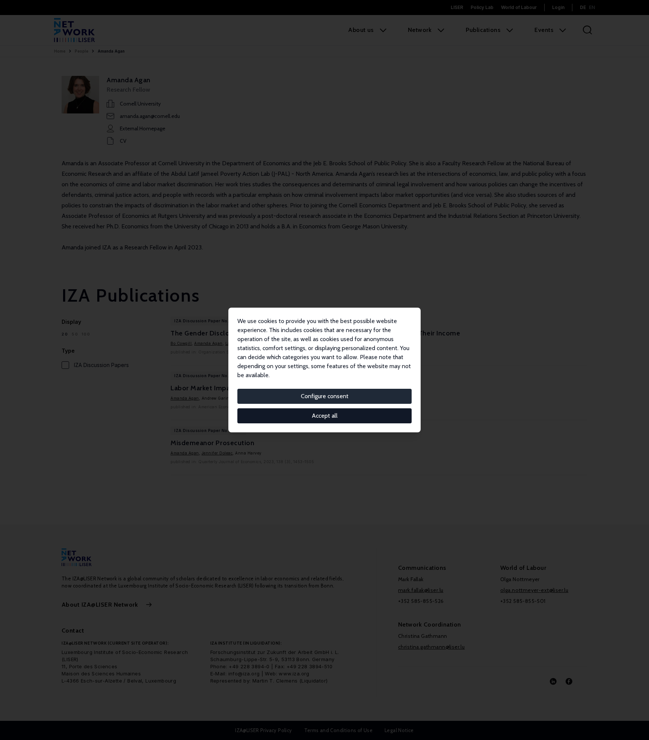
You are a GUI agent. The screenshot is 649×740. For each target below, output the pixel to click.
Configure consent (325, 396)
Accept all (325, 415)
